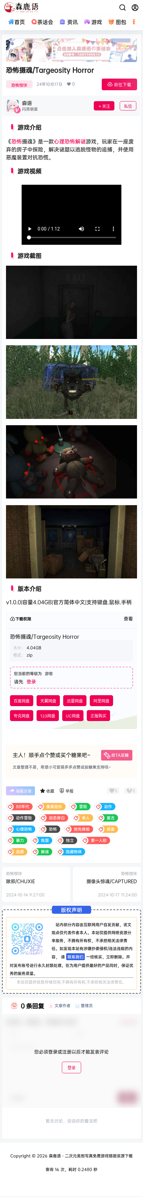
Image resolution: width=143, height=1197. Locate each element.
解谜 (80, 141)
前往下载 (122, 84)
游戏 (96, 22)
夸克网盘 (22, 715)
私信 (128, 106)
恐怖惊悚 (19, 85)
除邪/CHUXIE (20, 881)
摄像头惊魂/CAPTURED (111, 881)
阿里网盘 (101, 700)
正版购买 (98, 715)
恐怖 (16, 141)
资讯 (72, 22)
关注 (106, 106)
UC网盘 (73, 715)
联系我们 (75, 957)
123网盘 (47, 715)
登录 (31, 681)
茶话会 (45, 22)
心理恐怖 (64, 141)
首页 (19, 22)
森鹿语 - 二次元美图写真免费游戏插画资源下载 (90, 1156)
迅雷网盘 (75, 700)
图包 (121, 22)
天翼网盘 (48, 700)
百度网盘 (22, 700)
